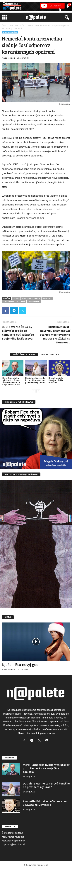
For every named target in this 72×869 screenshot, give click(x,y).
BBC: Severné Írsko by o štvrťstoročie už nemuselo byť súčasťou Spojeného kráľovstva (18, 332)
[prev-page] (34, 391)
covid (16, 298)
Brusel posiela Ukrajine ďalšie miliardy (56, 380)
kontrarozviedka (31, 298)
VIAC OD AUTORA (50, 354)
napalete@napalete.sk (14, 844)
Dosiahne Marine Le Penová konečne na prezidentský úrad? (35, 380)
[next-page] (38, 391)
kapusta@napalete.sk (13, 840)
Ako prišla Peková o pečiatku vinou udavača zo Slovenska (45, 802)
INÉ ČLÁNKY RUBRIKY (24, 354)
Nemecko (47, 298)
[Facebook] (5, 310)
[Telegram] (14, 310)
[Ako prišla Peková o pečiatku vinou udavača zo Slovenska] (11, 806)
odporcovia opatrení (14, 301)
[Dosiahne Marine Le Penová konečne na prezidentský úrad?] (36, 368)
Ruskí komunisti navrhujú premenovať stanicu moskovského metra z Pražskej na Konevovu (55, 334)
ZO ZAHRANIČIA (17, 25)
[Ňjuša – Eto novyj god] (36, 641)
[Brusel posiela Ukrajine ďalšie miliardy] (59, 368)
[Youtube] (47, 740)
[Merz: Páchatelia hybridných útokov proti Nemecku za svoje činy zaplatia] (12, 368)
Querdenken (34, 301)
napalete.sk (8, 57)
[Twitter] (22, 310)
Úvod (4, 25)
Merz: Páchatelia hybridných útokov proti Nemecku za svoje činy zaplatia (11, 381)
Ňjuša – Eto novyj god (20, 664)
